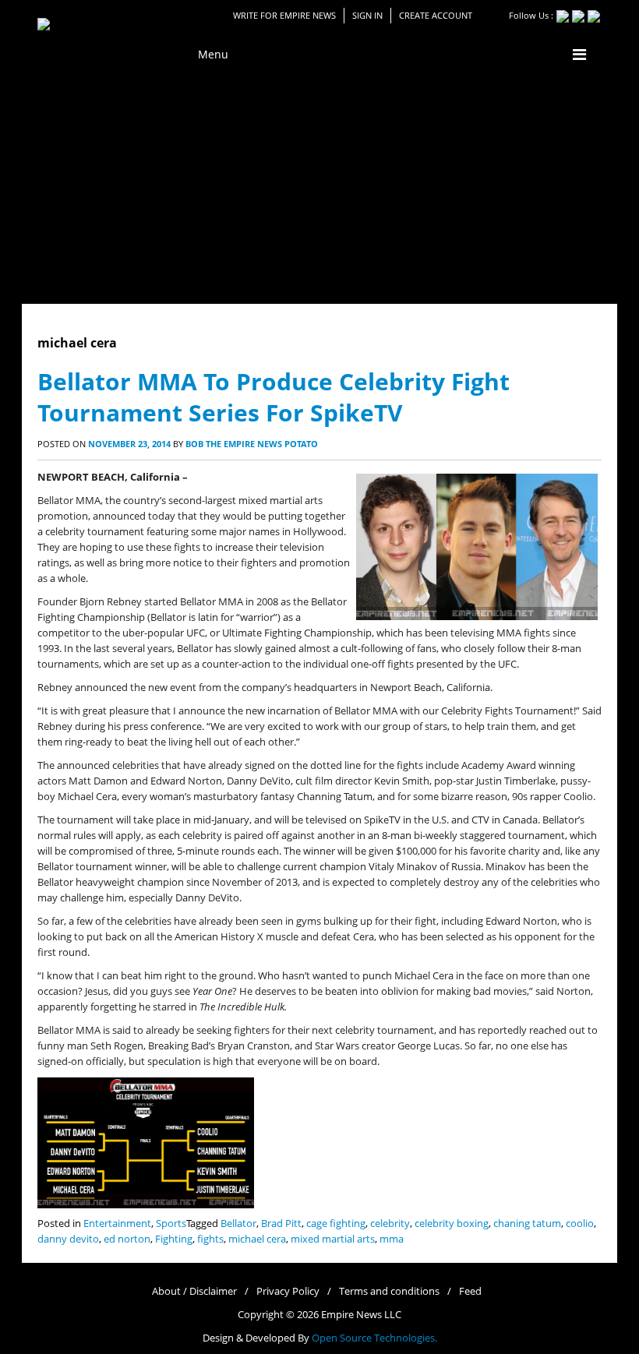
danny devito (68, 1239)
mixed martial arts (333, 1239)
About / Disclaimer (194, 1291)
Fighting (173, 1239)
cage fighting (335, 1223)
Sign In (367, 15)
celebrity (390, 1223)
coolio (580, 1223)
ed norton (127, 1239)
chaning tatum (527, 1223)
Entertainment (117, 1223)
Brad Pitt (281, 1223)
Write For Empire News (284, 15)
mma (392, 1239)
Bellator (238, 1223)
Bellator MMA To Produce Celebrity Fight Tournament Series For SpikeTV (273, 396)
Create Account (435, 15)
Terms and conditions (389, 1291)
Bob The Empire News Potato (251, 444)
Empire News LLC (361, 1314)
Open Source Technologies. (374, 1338)
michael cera (257, 1239)
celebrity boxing (452, 1223)
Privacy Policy (288, 1291)
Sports (171, 1223)
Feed (470, 1291)
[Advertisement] (319, 187)
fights (210, 1239)
